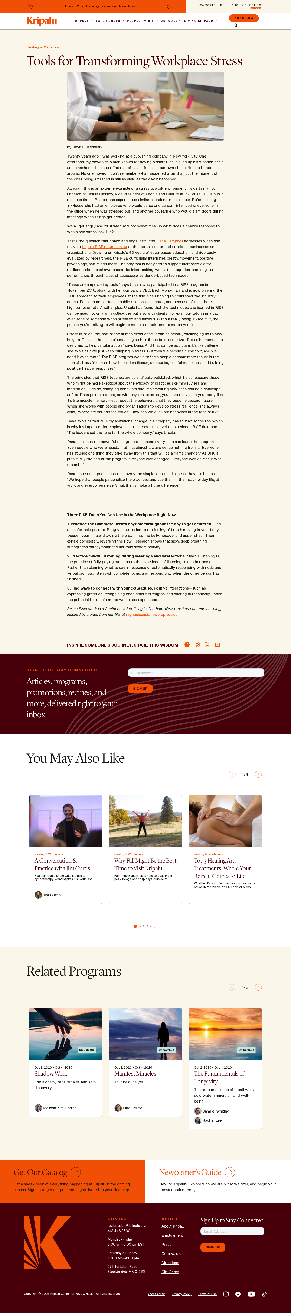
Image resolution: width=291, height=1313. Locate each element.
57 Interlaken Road (122, 1266)
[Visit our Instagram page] (226, 1294)
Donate (255, 7)
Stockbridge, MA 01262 (126, 1271)
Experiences (108, 21)
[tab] (135, 926)
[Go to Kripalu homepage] (48, 1243)
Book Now (244, 18)
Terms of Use (207, 1294)
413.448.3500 (119, 1231)
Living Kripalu (198, 21)
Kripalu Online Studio (246, 4)
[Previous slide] (232, 774)
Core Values (171, 1253)
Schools (169, 21)
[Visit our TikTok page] (264, 1294)
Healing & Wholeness (43, 47)
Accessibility (156, 1294)
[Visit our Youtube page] (251, 1294)
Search (233, 25)
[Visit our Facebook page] (238, 1294)
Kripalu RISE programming (104, 246)
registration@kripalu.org (127, 1225)
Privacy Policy (182, 1294)
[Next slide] (258, 774)
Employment (172, 1235)
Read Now (127, 6)
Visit (149, 21)
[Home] (42, 19)
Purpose (81, 21)
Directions (170, 1262)
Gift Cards (170, 1271)
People (134, 21)
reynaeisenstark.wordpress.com (153, 614)
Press (166, 1244)
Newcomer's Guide (211, 4)
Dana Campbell (170, 241)
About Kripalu (173, 1226)
